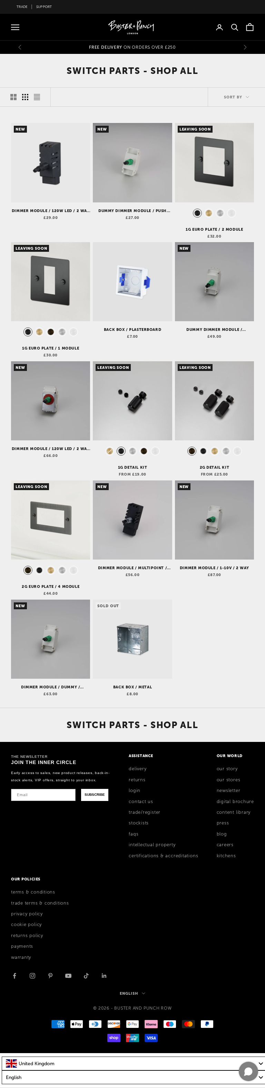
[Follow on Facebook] (14, 975)
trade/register (144, 812)
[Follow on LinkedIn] (104, 975)
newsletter (229, 790)
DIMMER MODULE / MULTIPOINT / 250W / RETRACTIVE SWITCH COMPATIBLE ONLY (132, 568)
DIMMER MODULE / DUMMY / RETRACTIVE (50, 687)
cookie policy (26, 924)
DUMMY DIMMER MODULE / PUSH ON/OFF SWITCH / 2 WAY (132, 211)
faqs (133, 834)
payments (22, 946)
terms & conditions (33, 892)
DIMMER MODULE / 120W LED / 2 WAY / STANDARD (51, 211)
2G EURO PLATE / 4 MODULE (50, 586)
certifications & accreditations (163, 855)
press (223, 823)
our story (227, 768)
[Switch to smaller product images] (25, 97)
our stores (229, 779)
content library (234, 812)
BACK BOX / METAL (132, 687)
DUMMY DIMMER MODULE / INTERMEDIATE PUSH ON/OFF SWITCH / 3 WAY (214, 329)
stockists (139, 823)
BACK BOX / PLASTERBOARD (132, 329)
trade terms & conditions (40, 903)
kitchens (226, 855)
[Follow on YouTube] (68, 975)
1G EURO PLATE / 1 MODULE (50, 348)
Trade (22, 7)
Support (44, 7)
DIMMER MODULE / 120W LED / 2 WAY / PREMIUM (51, 449)
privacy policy (27, 914)
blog (222, 834)
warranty (21, 957)
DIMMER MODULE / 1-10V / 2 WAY (214, 568)
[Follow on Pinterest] (50, 975)
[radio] (197, 213)
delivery (137, 768)
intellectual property (152, 844)
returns (137, 779)
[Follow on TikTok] (86, 975)
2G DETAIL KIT (214, 467)
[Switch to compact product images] (37, 97)
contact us (141, 801)
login (134, 790)
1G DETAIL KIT (132, 467)
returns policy (27, 935)
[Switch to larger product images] (13, 97)
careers (225, 844)
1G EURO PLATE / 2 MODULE (214, 229)
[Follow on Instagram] (32, 975)
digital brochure (235, 801)
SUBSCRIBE (95, 794)
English (129, 993)
